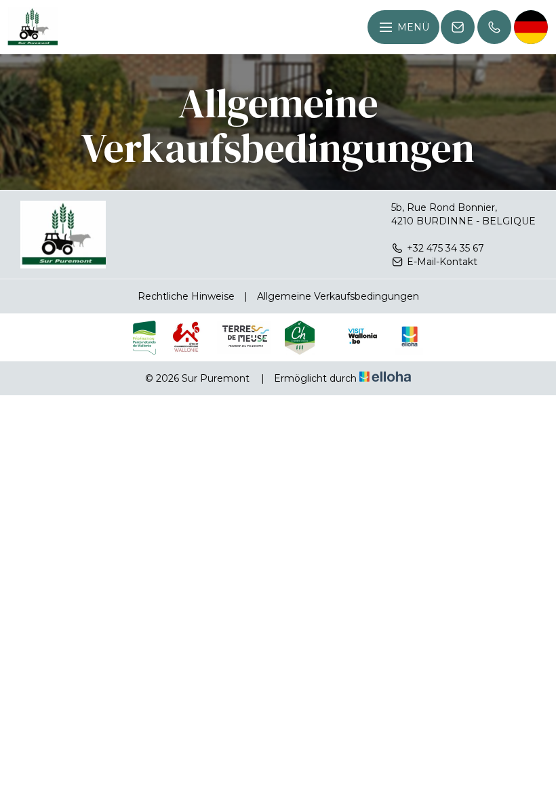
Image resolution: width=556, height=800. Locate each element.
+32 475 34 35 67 (445, 248)
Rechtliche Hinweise (186, 296)
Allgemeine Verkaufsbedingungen (338, 296)
